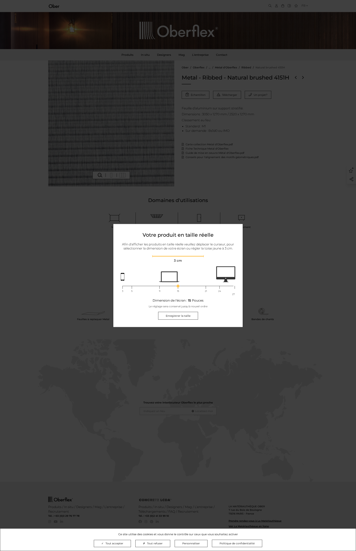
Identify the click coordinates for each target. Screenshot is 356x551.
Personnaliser (191, 543)
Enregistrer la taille (178, 315)
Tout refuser (155, 543)
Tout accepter (114, 543)
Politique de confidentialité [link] (237, 543)
